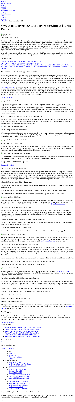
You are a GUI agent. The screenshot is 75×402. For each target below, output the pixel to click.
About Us (12, 353)
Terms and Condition (15, 357)
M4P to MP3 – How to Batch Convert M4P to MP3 (21, 335)
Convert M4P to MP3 (15, 371)
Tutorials (3, 7)
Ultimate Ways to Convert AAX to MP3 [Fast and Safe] (22, 333)
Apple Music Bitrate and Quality (19, 385)
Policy (10, 359)
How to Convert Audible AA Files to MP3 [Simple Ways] (22, 331)
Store (2, 5)
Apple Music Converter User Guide (20, 364)
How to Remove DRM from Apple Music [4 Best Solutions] (23, 328)
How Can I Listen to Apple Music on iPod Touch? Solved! (23, 336)
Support (3, 8)
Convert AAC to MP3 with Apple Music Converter (19, 65)
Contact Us (12, 355)
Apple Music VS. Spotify (16, 387)
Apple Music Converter (8, 10)
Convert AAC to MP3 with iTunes (49, 65)
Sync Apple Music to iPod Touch (19, 376)
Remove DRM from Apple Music (19, 378)
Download (4, 97)
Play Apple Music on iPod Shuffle (19, 374)
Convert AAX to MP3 (15, 373)
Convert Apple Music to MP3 (18, 369)
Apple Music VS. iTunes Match (18, 388)
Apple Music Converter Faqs (17, 366)
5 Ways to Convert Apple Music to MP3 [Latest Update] (22, 329)
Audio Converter (6, 3)
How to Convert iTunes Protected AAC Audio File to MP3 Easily (22, 61)
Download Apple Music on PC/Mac (20, 383)
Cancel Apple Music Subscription (19, 381)
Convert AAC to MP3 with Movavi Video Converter (39, 67)
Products (3, 1)
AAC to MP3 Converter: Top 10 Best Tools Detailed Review (20, 63)
